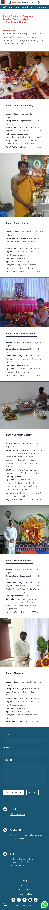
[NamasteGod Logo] (3, 2)
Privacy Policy (24, 894)
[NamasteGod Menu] (45, 2)
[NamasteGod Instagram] (24, 900)
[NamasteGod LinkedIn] (36, 900)
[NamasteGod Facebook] (19, 900)
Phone (6, 735)
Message (7, 760)
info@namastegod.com (20, 814)
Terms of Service (24, 890)
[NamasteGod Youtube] (30, 900)
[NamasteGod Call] (5, 904)
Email (6, 747)
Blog (24, 881)
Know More (42, 7)
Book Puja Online (29, 2)
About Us (25, 885)
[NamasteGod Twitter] (13, 900)
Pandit (11, 33)
